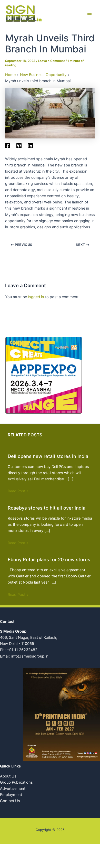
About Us (8, 776)
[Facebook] (7, 145)
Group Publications (16, 782)
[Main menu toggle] (89, 13)
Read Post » (18, 491)
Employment (11, 794)
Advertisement (12, 788)
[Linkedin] (30, 145)
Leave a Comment (51, 61)
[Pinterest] (19, 145)
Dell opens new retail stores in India (48, 456)
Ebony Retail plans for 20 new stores (49, 559)
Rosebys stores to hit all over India (46, 508)
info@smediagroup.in (29, 656)
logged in (36, 297)
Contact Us (10, 801)
